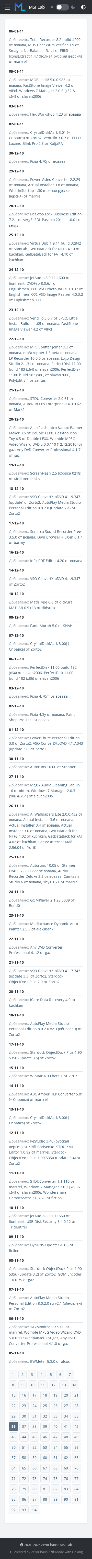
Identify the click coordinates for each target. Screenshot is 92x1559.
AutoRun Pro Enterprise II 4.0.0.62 (52, 403)
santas (40, 380)
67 (45, 1468)
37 (24, 1426)
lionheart (17, 283)
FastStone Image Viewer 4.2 (46, 85)
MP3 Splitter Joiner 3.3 (49, 347)
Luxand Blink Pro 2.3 (26, 143)
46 (45, 1436)
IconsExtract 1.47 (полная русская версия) (45, 56)
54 (55, 1447)
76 (66, 1478)
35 (76, 1416)
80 (34, 1488)
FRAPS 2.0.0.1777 (23, 871)
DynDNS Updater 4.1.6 (49, 1245)
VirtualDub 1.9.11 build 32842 (55, 243)
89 (55, 1499)
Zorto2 (36, 137)
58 (24, 1457)
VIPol (13, 90)
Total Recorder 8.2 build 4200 (55, 39)
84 (76, 1488)
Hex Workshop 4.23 (46, 114)
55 (66, 1447)
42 (76, 1426)
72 (24, 1478)
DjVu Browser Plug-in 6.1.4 (60, 537)
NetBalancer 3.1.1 (39, 50)
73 (34, 1478)
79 (24, 1488)
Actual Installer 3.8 (44, 184)
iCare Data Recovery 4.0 (50, 999)
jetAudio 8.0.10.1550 (47, 1215)
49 (76, 1436)
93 (24, 1509)
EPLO (76, 137)
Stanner (69, 766)
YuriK (31, 847)
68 (55, 1468)
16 (24, 1395)
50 (14, 1447)
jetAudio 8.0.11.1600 (47, 277)
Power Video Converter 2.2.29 (55, 179)
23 (24, 1405)
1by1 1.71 (51, 882)
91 (76, 1499)
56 (76, 1447)
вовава (20, 44)
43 (14, 1436)
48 (66, 1436)
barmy (19, 542)
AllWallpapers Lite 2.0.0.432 (53, 814)
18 (45, 1395)
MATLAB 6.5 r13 (22, 607)
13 (64, 1384)
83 (66, 1488)
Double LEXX (42, 433)
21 (76, 1395)
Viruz (72, 1075)
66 (34, 1468)
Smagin (15, 50)
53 (45, 1447)
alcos (65, 1361)
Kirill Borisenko (27, 478)
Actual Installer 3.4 (25, 825)
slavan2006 (31, 96)
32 (45, 1416)
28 (76, 1405)
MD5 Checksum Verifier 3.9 (51, 44)
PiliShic (66, 50)
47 (55, 1436)
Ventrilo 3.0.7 (55, 137)
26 (55, 1405)
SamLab (20, 248)
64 (14, 1468)
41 (66, 1426)
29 (14, 1416)
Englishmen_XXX (23, 289)
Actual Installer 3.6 (39, 819)
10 (32, 1384)
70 (76, 1468)
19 (55, 1395)
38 (34, 1426)
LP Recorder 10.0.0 (25, 358)
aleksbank (44, 929)
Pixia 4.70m (40, 696)
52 (34, 1447)
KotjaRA (56, 143)
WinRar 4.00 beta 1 (46, 1075)
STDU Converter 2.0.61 (49, 398)
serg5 (27, 219)
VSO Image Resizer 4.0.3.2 (61, 294)
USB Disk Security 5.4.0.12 (49, 1221)
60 (45, 1457)
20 (66, 1395)
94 (34, 1509)
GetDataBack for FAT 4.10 (46, 254)
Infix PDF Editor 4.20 (47, 560)
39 (45, 1426)
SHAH (68, 625)
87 (34, 1499)
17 (34, 1395)
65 (24, 1468)
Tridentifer (18, 1227)
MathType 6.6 (41, 602)
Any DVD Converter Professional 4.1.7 (48, 449)
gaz (12, 449)
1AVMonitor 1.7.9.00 (47, 1326)
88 (45, 1499)
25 (45, 1405)
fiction (56, 1197)
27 (66, 1405)
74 (45, 1478)
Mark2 (19, 409)
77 (76, 1478)
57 (14, 1457)
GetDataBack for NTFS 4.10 (52, 248)
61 (55, 1457)
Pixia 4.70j (38, 161)
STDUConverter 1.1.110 (50, 1181)
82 (55, 1488)
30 (24, 1416)
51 (24, 1447)
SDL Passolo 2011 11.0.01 (55, 219)
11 (43, 1384)
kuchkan (16, 254)
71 (14, 1478)
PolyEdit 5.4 (19, 380)
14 (74, 1384)
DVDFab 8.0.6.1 (39, 283)
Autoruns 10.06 (43, 766)
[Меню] (7, 7)
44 (24, 1436)
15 (14, 1395)
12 (53, 1384)
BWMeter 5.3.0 (42, 1361)
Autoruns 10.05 (43, 865)
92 (14, 1509)
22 (14, 1405)
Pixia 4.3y (38, 714)
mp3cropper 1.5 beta (41, 352)
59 (34, 1457)
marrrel (20, 61)
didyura (66, 602)
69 (66, 1468)
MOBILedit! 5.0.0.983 (47, 79)
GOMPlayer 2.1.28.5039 (50, 900)
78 (14, 1488)
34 (66, 1416)
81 (45, 1488)
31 (34, 1416)
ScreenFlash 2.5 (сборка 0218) (55, 473)
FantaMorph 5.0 (43, 625)
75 (55, 1478)
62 (66, 1457)
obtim (24, 790)
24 (34, 1405)
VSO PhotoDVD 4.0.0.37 (58, 289)
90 (66, 1499)
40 (55, 1426)
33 (55, 1416)
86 (24, 1499)
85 (14, 1499)
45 (34, 1436)
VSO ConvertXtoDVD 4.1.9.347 (55, 578)
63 (76, 1457)
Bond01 (15, 905)
